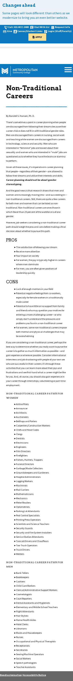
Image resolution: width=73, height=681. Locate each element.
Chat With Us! (41, 27)
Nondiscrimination (11, 675)
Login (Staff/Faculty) (60, 31)
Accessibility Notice (34, 675)
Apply (38, 37)
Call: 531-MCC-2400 (18, 27)
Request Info (62, 27)
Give (9, 31)
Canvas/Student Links (29, 31)
